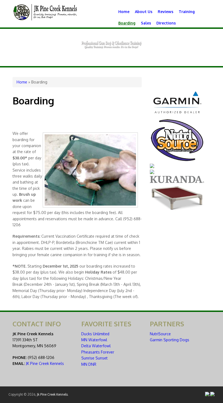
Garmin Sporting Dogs (169, 339)
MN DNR (88, 364)
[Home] (45, 19)
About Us (143, 11)
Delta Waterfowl (96, 345)
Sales (146, 23)
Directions (166, 23)
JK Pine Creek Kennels (45, 363)
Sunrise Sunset (94, 358)
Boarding (126, 23)
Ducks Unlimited (95, 333)
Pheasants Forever (97, 352)
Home (123, 11)
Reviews (165, 11)
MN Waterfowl (94, 339)
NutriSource (160, 333)
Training (187, 11)
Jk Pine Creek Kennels (52, 394)
